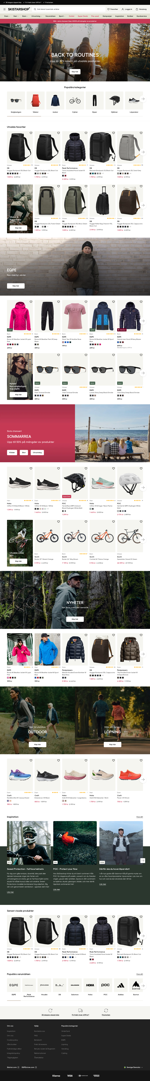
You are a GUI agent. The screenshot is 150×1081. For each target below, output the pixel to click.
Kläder (12, 452)
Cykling (64, 1053)
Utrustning (36, 16)
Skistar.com (12, 1067)
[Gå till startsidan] (19, 9)
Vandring (65, 1049)
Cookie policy (12, 1040)
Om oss (10, 1036)
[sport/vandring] (37, 720)
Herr (15, 16)
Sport (61, 16)
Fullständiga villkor (14, 1049)
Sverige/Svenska (133, 1067)
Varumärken (50, 16)
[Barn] (27, 16)
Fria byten (49, 2)
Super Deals (83, 16)
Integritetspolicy (13, 1053)
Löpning (64, 1044)
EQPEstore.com (28, 1067)
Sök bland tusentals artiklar (48, 9)
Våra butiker (12, 1044)
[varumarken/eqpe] (75, 267)
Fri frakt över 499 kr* (33, 2)
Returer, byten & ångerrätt (44, 1049)
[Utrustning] (41, 16)
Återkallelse (38, 1058)
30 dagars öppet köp (13, 2)
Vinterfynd (65, 1031)
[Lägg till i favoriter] (31, 133)
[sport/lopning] (112, 720)
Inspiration (119, 16)
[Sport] (65, 16)
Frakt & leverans (40, 1044)
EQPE (63, 1040)
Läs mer (10, 892)
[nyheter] (75, 600)
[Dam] (9, 16)
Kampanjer (107, 16)
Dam (6, 16)
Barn (24, 16)
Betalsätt (38, 1040)
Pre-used (95, 16)
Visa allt (139, 817)
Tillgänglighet (12, 1058)
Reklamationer (40, 1053)
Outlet (71, 16)
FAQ (36, 1036)
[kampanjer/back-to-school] (75, 52)
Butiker (130, 16)
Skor (24, 452)
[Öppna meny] (4, 9)
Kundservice (142, 16)
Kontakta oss (39, 1031)
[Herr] (18, 16)
